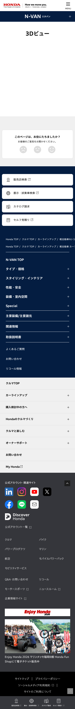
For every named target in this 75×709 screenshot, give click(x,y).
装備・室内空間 (16, 296)
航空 (7, 558)
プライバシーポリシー (47, 678)
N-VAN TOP (15, 259)
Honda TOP (12, 239)
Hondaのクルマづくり (19, 419)
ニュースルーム (48, 589)
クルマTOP (13, 383)
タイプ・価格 (15, 268)
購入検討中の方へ (16, 407)
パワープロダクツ (15, 549)
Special (11, 305)
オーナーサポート (16, 443)
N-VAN (37, 16)
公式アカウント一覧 (16, 527)
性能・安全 (13, 287)
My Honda (13, 466)
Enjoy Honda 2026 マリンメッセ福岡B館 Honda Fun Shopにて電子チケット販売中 (37, 659)
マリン (42, 549)
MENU (68, 8)
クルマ (8, 539)
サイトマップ (22, 678)
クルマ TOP (28, 239)
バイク (42, 539)
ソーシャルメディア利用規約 (34, 685)
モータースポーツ (15, 589)
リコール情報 (14, 368)
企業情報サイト (13, 598)
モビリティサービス (16, 568)
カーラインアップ (47, 239)
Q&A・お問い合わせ (16, 579)
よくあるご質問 (15, 349)
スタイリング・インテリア (24, 278)
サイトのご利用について (37, 691)
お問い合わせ (14, 359)
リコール (44, 579)
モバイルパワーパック (51, 558)
